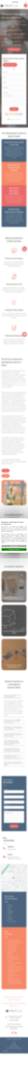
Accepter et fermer (14, 549)
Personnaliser (14, 546)
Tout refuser (15, 2)
